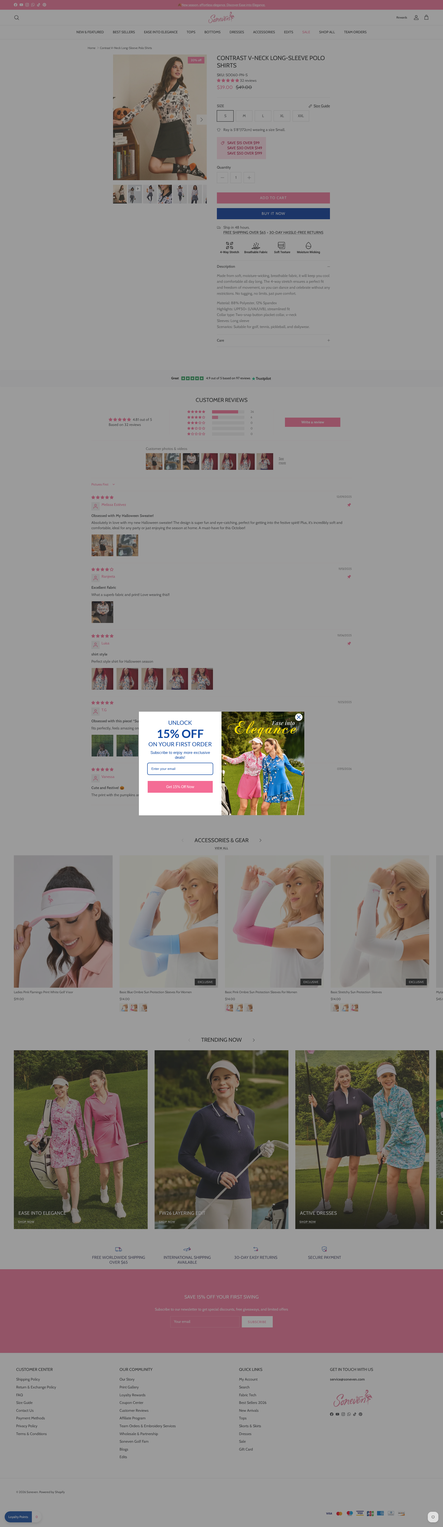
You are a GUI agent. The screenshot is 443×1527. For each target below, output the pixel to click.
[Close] (298, 717)
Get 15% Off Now (180, 787)
